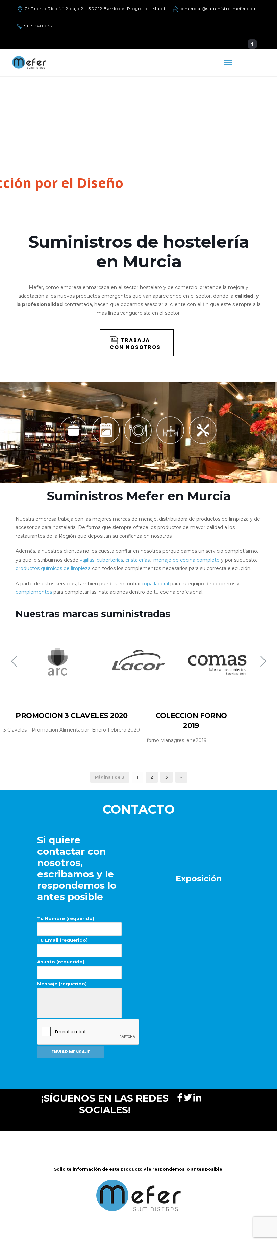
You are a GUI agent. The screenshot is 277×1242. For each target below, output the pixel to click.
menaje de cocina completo (186, 560)
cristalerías (137, 560)
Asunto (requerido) (60, 961)
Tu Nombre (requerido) (65, 918)
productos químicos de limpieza (53, 568)
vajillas (87, 560)
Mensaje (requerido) (62, 983)
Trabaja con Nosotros (135, 343)
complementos (34, 592)
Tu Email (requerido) (62, 940)
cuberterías (110, 560)
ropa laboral (155, 584)
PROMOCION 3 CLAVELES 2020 (71, 715)
